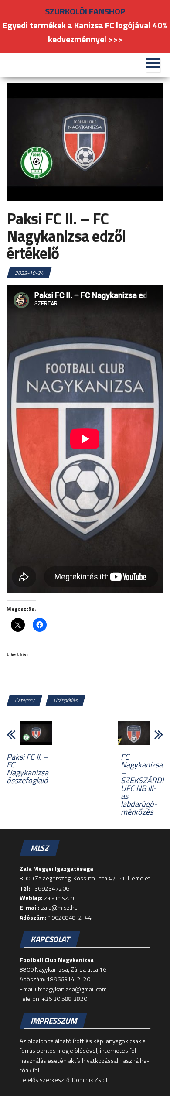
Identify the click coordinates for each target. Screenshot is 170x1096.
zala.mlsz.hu (60, 897)
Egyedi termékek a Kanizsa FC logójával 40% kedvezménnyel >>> (85, 32)
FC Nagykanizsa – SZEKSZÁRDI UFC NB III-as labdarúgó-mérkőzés (142, 784)
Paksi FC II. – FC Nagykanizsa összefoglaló (27, 768)
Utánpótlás (66, 700)
